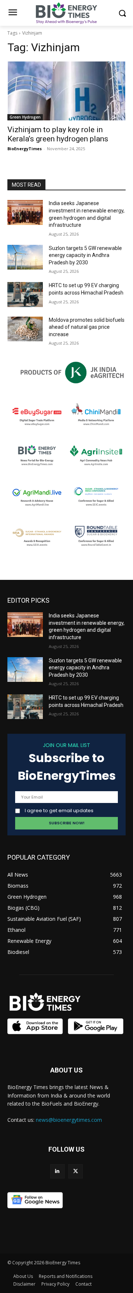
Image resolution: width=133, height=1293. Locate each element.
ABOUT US (66, 1070)
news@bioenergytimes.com (69, 1119)
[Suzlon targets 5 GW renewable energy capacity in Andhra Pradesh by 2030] (25, 257)
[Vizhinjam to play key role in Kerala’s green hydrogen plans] (66, 90)
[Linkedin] (57, 1171)
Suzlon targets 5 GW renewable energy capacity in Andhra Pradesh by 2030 (85, 255)
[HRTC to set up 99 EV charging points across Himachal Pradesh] (25, 294)
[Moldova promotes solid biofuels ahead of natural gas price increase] (25, 329)
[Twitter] (75, 1171)
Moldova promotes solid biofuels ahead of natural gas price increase (87, 327)
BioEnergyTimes (24, 148)
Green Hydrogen (25, 117)
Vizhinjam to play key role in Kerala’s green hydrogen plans (57, 134)
